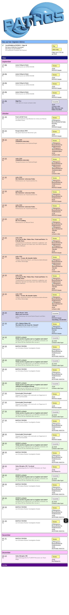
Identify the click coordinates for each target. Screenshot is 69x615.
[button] (34, 41)
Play (54, 46)
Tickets (55, 66)
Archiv (4, 565)
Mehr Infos (56, 49)
